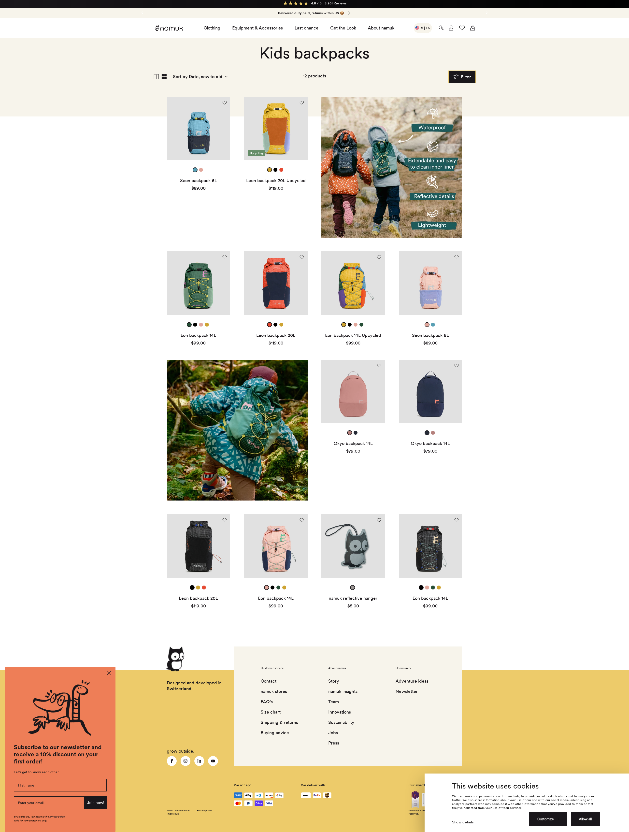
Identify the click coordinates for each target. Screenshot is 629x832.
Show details (463, 822)
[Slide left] (486, 12)
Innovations (339, 712)
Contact (268, 681)
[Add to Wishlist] (224, 103)
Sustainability (341, 722)
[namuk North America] (168, 28)
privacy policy (56, 816)
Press (333, 743)
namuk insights (342, 691)
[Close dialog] (109, 673)
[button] (441, 28)
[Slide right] (142, 12)
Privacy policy (204, 810)
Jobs (333, 732)
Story (333, 681)
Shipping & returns (279, 722)
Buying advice (275, 732)
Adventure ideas (412, 681)
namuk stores (274, 691)
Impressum (173, 813)
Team (333, 701)
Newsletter (407, 691)
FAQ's (267, 701)
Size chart (271, 712)
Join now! (95, 802)
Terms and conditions (179, 810)
